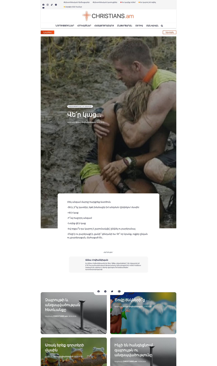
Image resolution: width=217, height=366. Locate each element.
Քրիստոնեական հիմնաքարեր (77, 2)
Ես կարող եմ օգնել (148, 2)
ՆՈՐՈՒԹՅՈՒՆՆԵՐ (65, 25)
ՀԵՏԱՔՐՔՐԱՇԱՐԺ (104, 25)
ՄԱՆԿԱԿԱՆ (152, 25)
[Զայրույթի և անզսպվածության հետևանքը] (74, 313)
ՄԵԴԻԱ (139, 25)
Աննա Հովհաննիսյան (85, 122)
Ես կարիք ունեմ (128, 2)
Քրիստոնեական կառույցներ (105, 2)
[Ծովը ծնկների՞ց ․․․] (143, 313)
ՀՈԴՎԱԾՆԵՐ (84, 25)
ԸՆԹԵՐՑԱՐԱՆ (124, 25)
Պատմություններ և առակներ (80, 106)
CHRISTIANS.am (60, 316)
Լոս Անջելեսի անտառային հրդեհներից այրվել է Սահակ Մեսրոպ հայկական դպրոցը (101, 31)
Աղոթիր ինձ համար (73, 7)
